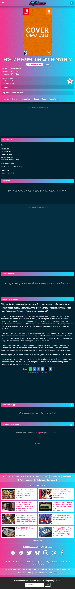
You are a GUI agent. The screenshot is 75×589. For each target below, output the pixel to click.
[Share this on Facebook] (38, 369)
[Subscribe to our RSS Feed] (13, 553)
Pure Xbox (36, 569)
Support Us (37, 476)
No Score (6, 87)
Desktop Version (52, 480)
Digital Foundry (47, 569)
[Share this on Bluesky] (34, 369)
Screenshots (26, 99)
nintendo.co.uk (7, 173)
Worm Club (15, 71)
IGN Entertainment (32, 562)
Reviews (15, 99)
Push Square (26, 569)
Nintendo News (60, 569)
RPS (55, 573)
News (44, 99)
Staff (17, 476)
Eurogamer (22, 573)
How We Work (26, 476)
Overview (5, 99)
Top (5, 476)
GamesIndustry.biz (40, 573)
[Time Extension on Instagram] (45, 553)
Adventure (5, 148)
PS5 (9, 166)
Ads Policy (20, 480)
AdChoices (57, 562)
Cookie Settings (39, 480)
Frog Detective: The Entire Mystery (37, 61)
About (11, 476)
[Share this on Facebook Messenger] (50, 369)
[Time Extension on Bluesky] (37, 553)
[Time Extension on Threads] (54, 553)
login (40, 432)
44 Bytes (48, 562)
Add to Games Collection (14, 93)
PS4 (3, 166)
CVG (50, 573)
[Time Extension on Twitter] (29, 553)
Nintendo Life (15, 569)
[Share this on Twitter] (42, 369)
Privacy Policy (55, 476)
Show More (37, 541)
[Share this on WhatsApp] (30, 369)
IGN (69, 569)
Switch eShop (16, 69)
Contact (45, 476)
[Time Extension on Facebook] (62, 553)
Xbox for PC (17, 166)
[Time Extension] (37, 3)
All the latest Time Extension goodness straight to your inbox (37, 581)
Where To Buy (54, 99)
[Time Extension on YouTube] (21, 553)
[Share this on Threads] (46, 369)
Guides (36, 99)
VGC (29, 573)
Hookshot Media (14, 562)
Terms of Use (67, 476)
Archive (29, 480)
